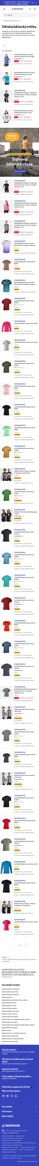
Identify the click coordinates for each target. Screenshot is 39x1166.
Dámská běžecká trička (10, 992)
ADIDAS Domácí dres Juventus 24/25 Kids (24, 710)
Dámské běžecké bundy (10, 1036)
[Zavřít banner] (35, 2)
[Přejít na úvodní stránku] (17, 9)
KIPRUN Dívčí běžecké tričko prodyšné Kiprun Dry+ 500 (24, 111)
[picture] (6, 60)
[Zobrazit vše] (2, 20)
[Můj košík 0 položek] (35, 9)
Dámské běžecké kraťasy (10, 1011)
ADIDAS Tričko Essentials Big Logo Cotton (25, 513)
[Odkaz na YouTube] (7, 1095)
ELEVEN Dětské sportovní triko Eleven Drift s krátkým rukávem (24, 244)
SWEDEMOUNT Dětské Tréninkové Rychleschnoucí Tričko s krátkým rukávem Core (25, 94)
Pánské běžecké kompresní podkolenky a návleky (19, 1025)
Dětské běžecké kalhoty (10, 1016)
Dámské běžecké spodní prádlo (12, 1038)
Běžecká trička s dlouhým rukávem (14, 1033)
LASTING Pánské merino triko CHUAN (24, 533)
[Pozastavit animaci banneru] (32, 2)
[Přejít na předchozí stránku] (13, 945)
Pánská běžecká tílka (9, 1003)
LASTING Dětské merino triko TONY (26, 342)
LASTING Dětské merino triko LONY (26, 323)
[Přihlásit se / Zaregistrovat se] (30, 9)
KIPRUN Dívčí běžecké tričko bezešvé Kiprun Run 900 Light (24, 55)
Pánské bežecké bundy (10, 1041)
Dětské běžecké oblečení (10, 989)
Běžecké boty (6, 1030)
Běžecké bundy (7, 997)
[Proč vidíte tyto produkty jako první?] (3, 51)
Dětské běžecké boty (9, 1005)
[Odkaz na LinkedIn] (15, 1095)
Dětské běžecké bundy (10, 1027)
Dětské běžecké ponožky (10, 994)
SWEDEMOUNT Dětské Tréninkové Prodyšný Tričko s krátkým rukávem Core (25, 691)
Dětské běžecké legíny (9, 1022)
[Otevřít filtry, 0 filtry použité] (4, 45)
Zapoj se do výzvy (19, 171)
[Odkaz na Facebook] (3, 1095)
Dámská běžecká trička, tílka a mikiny (15, 1000)
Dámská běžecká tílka (9, 1008)
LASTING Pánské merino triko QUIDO (24, 301)
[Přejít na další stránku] (25, 945)
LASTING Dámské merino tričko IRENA (25, 262)
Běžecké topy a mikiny (9, 1014)
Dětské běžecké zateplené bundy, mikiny (16, 1019)
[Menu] (4, 9)
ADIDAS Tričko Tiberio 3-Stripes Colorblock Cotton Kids (25, 472)
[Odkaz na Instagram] (11, 1095)
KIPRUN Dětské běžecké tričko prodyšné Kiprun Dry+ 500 (24, 73)
